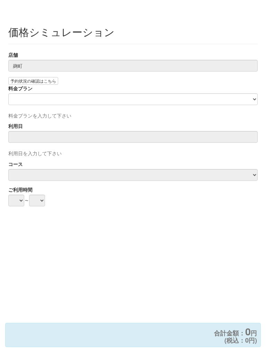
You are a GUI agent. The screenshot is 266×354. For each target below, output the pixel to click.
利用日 (15, 125)
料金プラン (20, 88)
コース (15, 163)
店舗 (13, 54)
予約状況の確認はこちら (33, 81)
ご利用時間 (20, 189)
